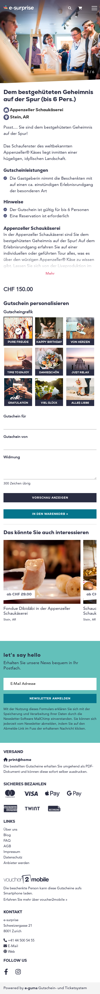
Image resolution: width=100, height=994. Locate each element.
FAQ (7, 841)
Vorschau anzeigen (50, 498)
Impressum (11, 852)
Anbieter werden (16, 863)
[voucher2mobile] (26, 879)
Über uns (10, 830)
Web (11, 952)
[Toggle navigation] (94, 8)
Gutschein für (14, 416)
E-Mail (13, 946)
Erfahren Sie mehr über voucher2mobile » (35, 900)
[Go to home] (18, 8)
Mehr (50, 274)
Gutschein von (15, 437)
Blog (7, 835)
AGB (7, 846)
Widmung (11, 457)
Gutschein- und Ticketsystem (56, 988)
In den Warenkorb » (50, 514)
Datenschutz (12, 857)
